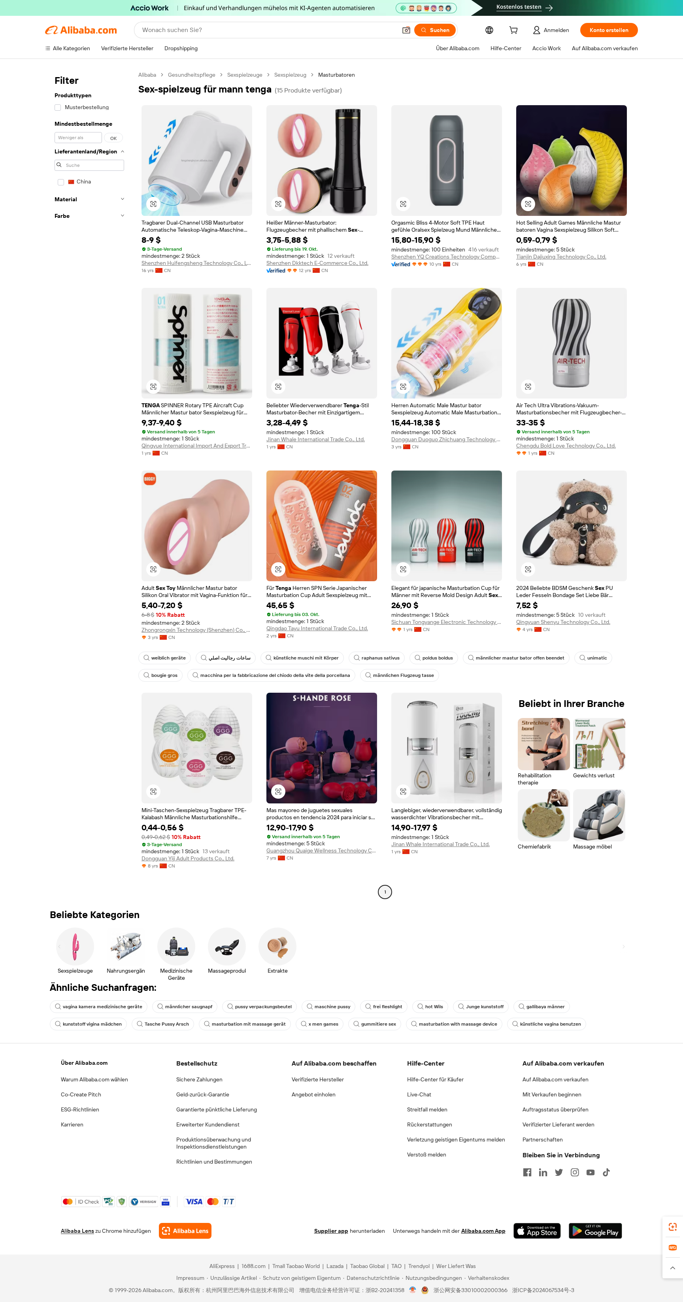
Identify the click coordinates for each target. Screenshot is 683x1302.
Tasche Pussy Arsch (167, 1024)
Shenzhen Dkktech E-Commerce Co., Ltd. (317, 263)
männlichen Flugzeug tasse (403, 675)
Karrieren (72, 1124)
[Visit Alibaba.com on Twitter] (559, 1172)
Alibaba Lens (77, 1231)
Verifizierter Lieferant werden (558, 1124)
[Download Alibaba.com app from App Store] (537, 1231)
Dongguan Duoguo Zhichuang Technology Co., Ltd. (446, 439)
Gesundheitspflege (191, 75)
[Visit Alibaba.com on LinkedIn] (543, 1172)
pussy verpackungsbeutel (263, 1006)
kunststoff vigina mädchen (92, 1024)
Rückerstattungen (429, 1124)
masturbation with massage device (458, 1024)
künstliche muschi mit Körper (306, 658)
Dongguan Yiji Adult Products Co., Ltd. (188, 858)
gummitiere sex (378, 1024)
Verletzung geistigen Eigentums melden (456, 1139)
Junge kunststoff (485, 1006)
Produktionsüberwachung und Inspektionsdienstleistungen (213, 1143)
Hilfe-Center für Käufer (435, 1079)
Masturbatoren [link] (336, 75)
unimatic (597, 658)
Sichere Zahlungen (199, 1079)
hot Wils (434, 1006)
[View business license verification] (413, 1290)
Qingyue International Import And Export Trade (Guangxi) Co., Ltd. (197, 445)
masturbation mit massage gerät (249, 1024)
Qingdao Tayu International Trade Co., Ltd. (317, 628)
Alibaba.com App (483, 1231)
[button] (406, 30)
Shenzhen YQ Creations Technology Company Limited (446, 256)
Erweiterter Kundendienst (208, 1124)
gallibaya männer (545, 1006)
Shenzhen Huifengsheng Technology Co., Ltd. (197, 263)
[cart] (515, 31)
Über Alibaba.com (84, 1063)
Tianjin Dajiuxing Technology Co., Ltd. (561, 256)
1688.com (254, 1266)
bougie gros (164, 675)
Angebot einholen (314, 1094)
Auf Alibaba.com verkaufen (556, 1079)
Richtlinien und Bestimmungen (214, 1161)
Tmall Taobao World (296, 1266)
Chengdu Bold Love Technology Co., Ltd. (566, 445)
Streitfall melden (427, 1109)
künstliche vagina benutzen (550, 1024)
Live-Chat (419, 1094)
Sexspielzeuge (244, 75)
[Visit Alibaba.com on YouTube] (590, 1172)
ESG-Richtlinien (80, 1109)
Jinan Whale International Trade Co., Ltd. (315, 439)
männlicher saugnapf (188, 1006)
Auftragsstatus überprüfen (556, 1109)
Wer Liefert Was (456, 1266)
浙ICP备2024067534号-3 (543, 1290)
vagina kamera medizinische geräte (102, 1006)
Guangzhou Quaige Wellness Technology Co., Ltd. (321, 850)
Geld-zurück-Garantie (202, 1094)
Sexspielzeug (290, 75)
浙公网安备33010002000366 (471, 1290)
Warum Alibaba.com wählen (94, 1079)
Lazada (334, 1266)
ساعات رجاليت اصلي (230, 658)
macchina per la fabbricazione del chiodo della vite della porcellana (275, 675)
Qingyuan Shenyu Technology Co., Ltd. (563, 622)
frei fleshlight (387, 1006)
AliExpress (222, 1266)
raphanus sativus (381, 658)
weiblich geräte (168, 658)
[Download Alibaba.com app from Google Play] (595, 1231)
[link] (672, 1227)
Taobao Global (367, 1266)
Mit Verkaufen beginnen (552, 1094)
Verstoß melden (426, 1154)
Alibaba (147, 75)
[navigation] (89, 484)
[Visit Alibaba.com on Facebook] (527, 1172)
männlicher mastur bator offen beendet (520, 658)
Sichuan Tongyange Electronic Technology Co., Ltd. (446, 622)
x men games (323, 1024)
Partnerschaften (543, 1139)
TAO (396, 1266)
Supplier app (331, 1231)
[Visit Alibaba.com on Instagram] (574, 1172)
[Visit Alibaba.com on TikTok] (606, 1172)
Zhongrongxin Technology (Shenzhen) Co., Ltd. (197, 630)
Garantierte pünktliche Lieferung (216, 1109)
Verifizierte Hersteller (318, 1079)
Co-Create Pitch (81, 1094)
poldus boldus (438, 658)
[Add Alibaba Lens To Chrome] (185, 1231)
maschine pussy (332, 1006)
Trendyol (419, 1266)
